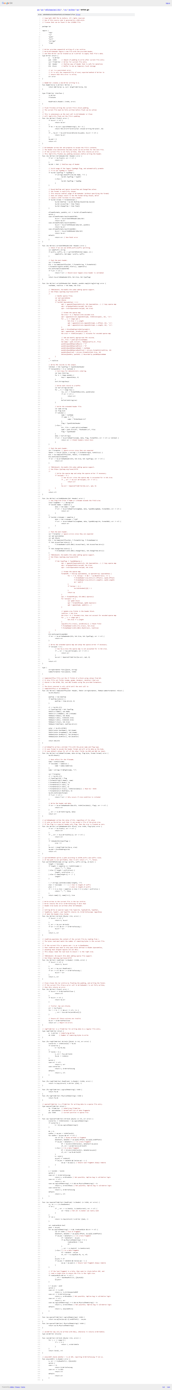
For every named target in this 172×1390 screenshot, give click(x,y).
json (168, 1387)
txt (163, 1387)
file (78, 14)
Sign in (168, 3)
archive (72, 9)
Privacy (17, 1387)
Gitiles (12, 1387)
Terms (23, 1387)
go (38, 9)
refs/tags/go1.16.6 (53, 9)
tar (77, 9)
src (65, 9)
